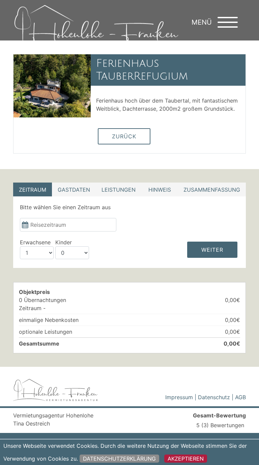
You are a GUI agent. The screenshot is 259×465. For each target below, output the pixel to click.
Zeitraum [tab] (32, 189)
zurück (124, 136)
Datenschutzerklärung (119, 458)
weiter (212, 249)
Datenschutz (214, 397)
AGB (240, 397)
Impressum (179, 397)
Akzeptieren (186, 458)
